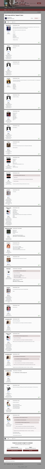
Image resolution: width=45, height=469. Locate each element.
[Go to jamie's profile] (9, 388)
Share (32, 18)
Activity (9, 7)
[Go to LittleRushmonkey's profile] (9, 232)
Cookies (26, 466)
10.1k (9, 197)
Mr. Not (8, 256)
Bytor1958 (8, 157)
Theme (19, 466)
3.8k (8, 216)
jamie (8, 385)
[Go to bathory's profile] (9, 309)
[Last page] (10, 22)
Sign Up (39, 3)
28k (8, 53)
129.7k (9, 250)
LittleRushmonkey (8, 228)
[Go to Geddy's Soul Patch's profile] (9, 212)
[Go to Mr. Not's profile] (9, 260)
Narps (8, 45)
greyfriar (8, 287)
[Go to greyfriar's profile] (9, 193)
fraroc (8, 111)
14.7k (9, 276)
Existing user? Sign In (33, 3)
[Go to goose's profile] (9, 404)
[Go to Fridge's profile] (9, 145)
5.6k (8, 326)
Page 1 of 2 (13, 438)
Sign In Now (30, 450)
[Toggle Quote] (14, 175)
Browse (6, 7)
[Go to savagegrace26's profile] (9, 322)
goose (8, 400)
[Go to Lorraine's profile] (9, 81)
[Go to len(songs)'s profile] (9, 272)
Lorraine (8, 78)
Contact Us (22, 466)
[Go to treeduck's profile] (9, 246)
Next (8, 438)
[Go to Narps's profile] (9, 49)
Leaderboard (13, 7)
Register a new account (14, 450)
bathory (8, 305)
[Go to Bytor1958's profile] (9, 160)
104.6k (9, 264)
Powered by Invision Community (22, 467)
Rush (13, 18)
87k (8, 408)
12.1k (9, 149)
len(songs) (8, 268)
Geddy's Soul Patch (8, 208)
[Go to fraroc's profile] (9, 114)
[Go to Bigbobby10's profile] (6, 18)
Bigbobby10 (10, 17)
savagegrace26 (8, 319)
